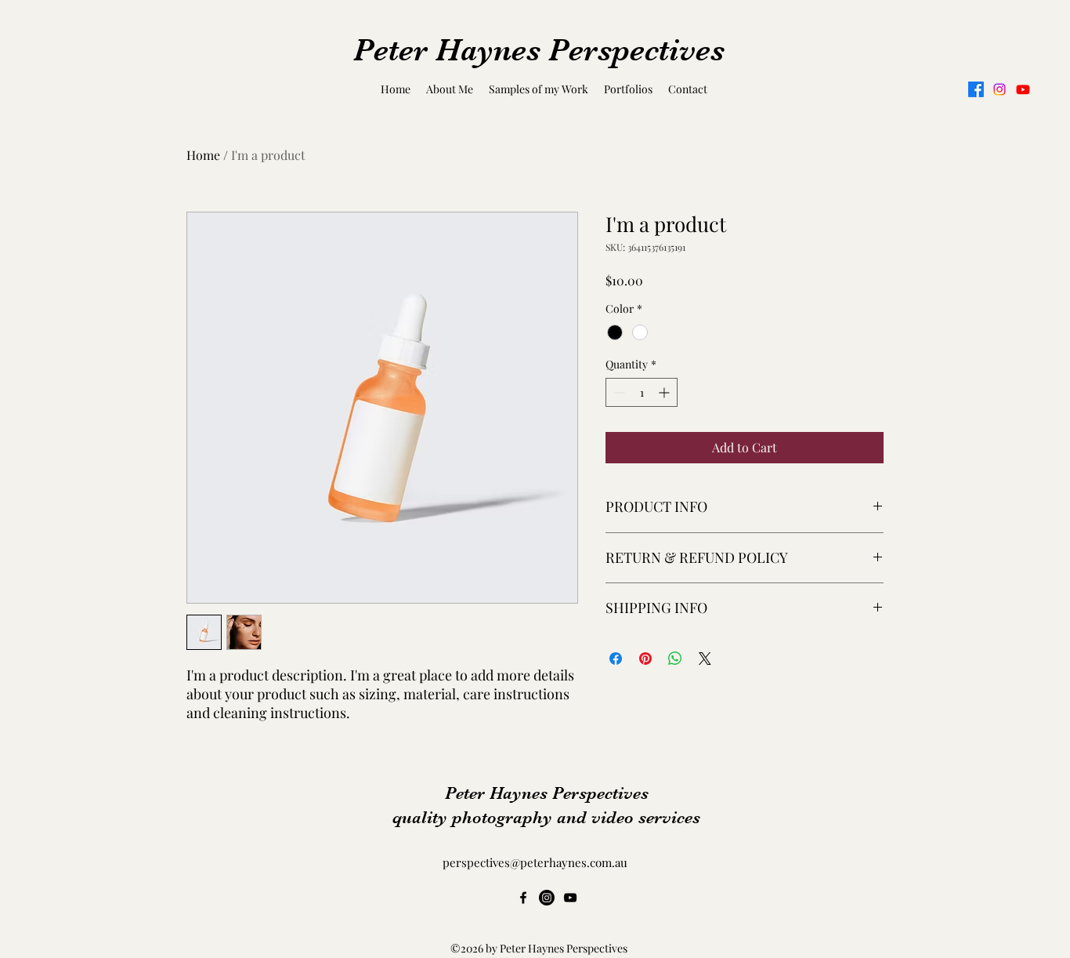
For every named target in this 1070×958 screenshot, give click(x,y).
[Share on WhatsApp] (675, 658)
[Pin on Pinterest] (645, 658)
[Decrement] (617, 392)
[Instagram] (999, 89)
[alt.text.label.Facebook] (976, 89)
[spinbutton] (641, 392)
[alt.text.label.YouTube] (1023, 89)
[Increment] (665, 392)
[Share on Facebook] (615, 658)
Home (203, 155)
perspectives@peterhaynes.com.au (535, 862)
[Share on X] (705, 658)
